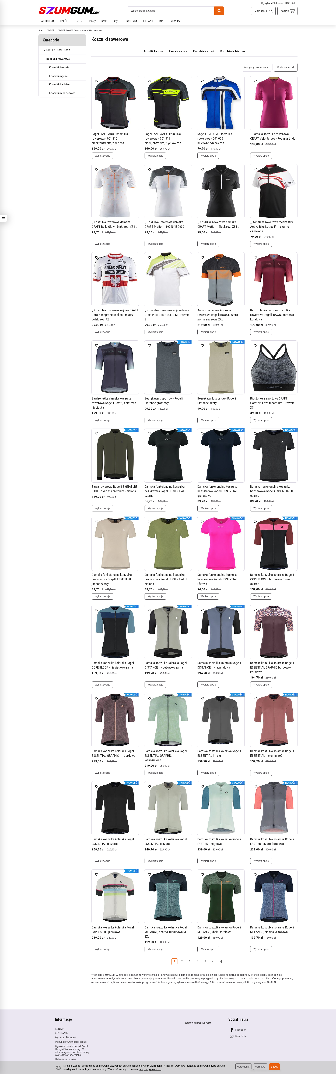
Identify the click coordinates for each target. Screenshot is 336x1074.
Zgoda (274, 1066)
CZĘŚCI (64, 21)
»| (221, 961)
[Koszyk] (287, 11)
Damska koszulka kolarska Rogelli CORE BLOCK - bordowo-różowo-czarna (272, 579)
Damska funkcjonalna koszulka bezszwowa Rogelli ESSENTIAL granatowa (217, 491)
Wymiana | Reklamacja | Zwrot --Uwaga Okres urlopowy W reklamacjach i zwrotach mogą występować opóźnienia (72, 1050)
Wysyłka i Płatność (272, 3)
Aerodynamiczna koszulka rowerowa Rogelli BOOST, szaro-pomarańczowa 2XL (218, 314)
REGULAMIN (61, 1033)
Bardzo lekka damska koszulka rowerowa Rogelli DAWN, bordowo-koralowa (272, 314)
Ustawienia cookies (65, 1059)
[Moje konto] (263, 11)
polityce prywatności (150, 1069)
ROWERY (175, 21)
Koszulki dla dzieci (203, 51)
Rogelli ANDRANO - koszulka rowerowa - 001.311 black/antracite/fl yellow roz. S (164, 138)
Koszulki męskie (178, 51)
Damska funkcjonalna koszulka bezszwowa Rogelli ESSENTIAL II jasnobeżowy (113, 579)
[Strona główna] (69, 10)
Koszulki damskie (153, 51)
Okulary (92, 21)
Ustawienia (243, 1066)
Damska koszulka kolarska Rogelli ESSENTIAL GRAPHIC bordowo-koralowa (272, 667)
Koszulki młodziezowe (233, 51)
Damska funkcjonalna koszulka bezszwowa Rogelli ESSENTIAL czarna (165, 491)
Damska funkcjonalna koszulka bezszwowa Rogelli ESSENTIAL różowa (217, 579)
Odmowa (260, 1066)
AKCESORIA (47, 21)
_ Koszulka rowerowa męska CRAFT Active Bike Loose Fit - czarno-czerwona (273, 226)
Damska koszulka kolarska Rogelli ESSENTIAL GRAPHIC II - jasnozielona (166, 755)
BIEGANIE (148, 21)
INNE (162, 21)
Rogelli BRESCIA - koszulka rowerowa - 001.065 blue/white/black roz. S (214, 138)
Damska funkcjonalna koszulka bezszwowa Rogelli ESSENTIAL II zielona (166, 579)
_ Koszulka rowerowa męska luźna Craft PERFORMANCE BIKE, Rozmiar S (168, 314)
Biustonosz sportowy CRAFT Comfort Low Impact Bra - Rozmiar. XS (273, 402)
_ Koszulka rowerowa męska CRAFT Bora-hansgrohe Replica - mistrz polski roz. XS (115, 314)
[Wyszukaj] (219, 10)
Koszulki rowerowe (58, 59)
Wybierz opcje (102, 155)
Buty (115, 21)
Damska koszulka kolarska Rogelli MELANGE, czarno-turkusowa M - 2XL (166, 931)
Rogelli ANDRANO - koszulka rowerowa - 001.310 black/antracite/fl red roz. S (110, 138)
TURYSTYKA (130, 21)
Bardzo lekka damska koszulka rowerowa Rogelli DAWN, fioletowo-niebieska (114, 402)
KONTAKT (291, 3)
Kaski (104, 21)
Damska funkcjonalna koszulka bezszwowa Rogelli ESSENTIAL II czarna (271, 491)
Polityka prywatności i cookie (71, 1041)
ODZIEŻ (78, 21)
